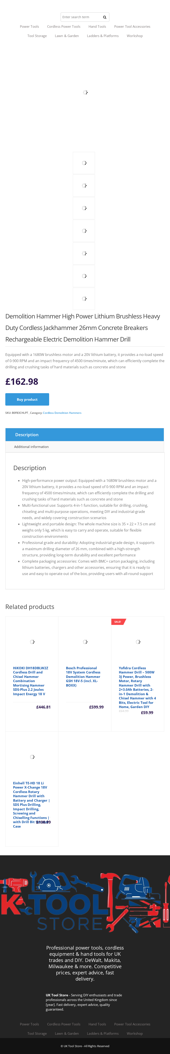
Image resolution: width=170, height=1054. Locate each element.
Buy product (27, 399)
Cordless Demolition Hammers (62, 413)
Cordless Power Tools (63, 26)
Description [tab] (27, 435)
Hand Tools (97, 26)
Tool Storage (37, 35)
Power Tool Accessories (132, 26)
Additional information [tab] (31, 446)
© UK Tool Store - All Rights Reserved (85, 1046)
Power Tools (29, 26)
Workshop (135, 35)
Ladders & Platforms (103, 35)
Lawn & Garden (67, 35)
